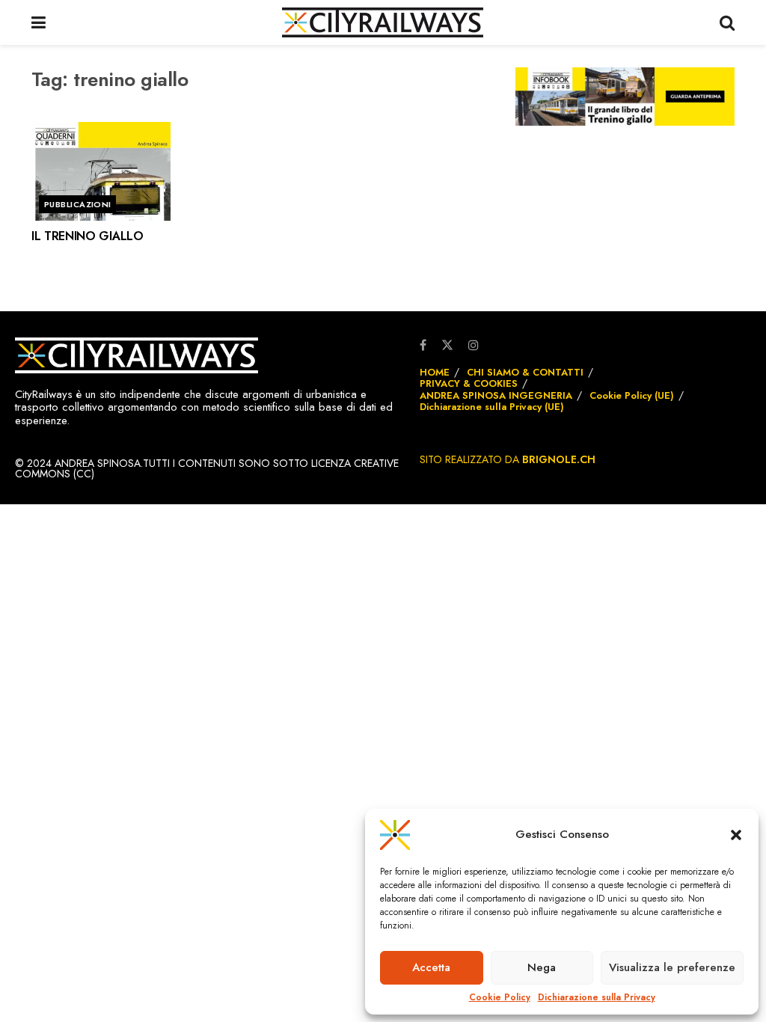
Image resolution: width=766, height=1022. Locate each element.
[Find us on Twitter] (447, 344)
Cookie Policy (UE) (631, 395)
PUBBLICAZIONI (77, 204)
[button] (736, 834)
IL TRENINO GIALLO (87, 236)
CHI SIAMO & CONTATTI (525, 372)
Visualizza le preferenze (672, 967)
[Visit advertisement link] (625, 96)
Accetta (431, 967)
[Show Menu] (38, 22)
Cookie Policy (499, 997)
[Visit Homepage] (382, 22)
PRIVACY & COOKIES (469, 383)
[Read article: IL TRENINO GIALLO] (101, 171)
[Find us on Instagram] (473, 346)
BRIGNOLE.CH (558, 459)
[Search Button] (727, 22)
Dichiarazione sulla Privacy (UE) (492, 407)
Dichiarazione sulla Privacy (596, 997)
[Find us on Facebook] (423, 346)
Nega (541, 967)
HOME (435, 372)
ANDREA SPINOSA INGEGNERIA (496, 395)
